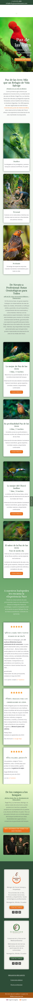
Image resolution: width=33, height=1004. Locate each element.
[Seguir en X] (16, 912)
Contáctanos (16, 907)
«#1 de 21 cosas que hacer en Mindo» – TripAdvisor (16, 297)
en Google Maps (17, 738)
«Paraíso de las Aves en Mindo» (16, 89)
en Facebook (12, 778)
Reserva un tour (23, 60)
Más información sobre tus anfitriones (16, 830)
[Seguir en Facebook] (13, 912)
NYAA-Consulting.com (16, 996)
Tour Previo (16, 392)
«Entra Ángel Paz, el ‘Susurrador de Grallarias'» (16, 799)
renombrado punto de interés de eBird (16, 108)
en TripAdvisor (20, 679)
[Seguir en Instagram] (19, 912)
